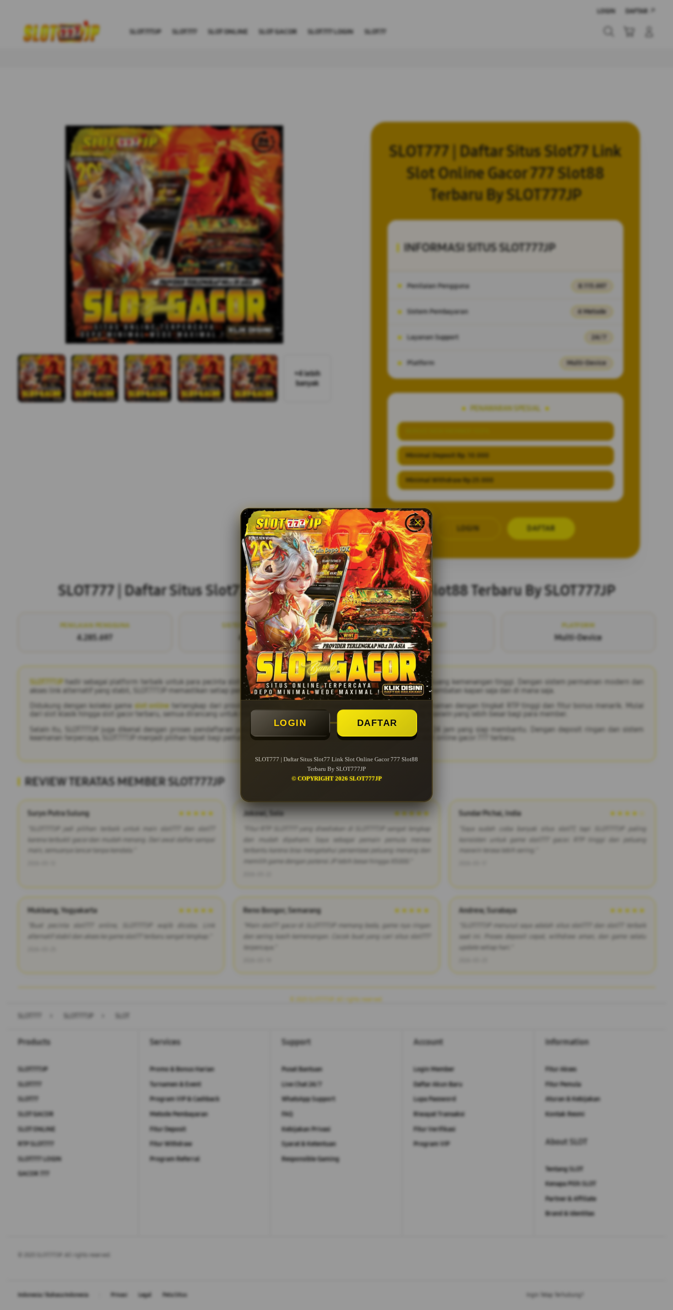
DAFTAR (377, 723)
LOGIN (290, 723)
